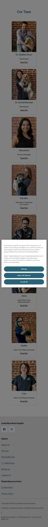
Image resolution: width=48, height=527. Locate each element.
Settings (24, 269)
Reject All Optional (24, 275)
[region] (24, 263)
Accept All (24, 282)
